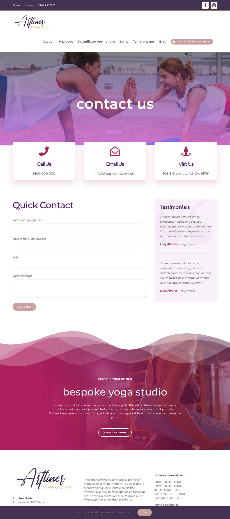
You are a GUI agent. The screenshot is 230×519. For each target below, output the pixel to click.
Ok (145, 512)
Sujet (16, 257)
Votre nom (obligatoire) (28, 220)
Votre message (22, 276)
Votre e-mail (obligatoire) (29, 238)
